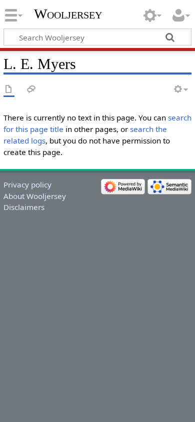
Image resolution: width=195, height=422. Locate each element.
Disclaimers (24, 207)
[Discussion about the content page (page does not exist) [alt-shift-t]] (31, 90)
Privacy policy (28, 185)
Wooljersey (68, 14)
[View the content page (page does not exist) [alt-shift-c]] (9, 90)
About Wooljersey (35, 196)
